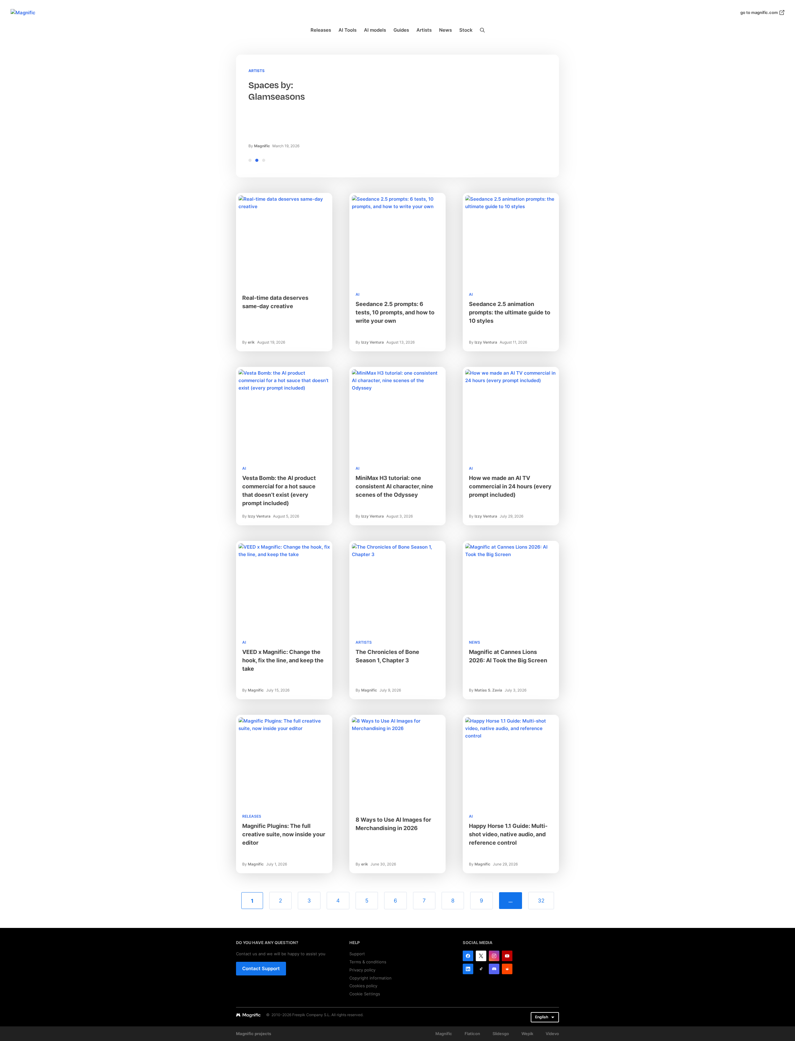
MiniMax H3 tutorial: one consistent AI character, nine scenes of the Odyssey (394, 486)
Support (357, 953)
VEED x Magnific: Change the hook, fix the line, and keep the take (283, 660)
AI (357, 294)
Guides (401, 30)
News (445, 30)
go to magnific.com (759, 12)
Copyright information (370, 977)
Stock (466, 30)
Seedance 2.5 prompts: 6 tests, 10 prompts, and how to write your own (395, 312)
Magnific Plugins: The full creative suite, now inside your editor (283, 834)
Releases (321, 30)
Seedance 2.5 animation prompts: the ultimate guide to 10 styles (509, 312)
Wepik (527, 1033)
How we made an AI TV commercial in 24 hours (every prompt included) (510, 486)
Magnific (262, 146)
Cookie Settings (364, 993)
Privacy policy (362, 969)
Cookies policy (363, 985)
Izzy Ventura (372, 342)
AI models (375, 30)
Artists (424, 30)
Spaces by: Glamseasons (276, 91)
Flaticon (472, 1033)
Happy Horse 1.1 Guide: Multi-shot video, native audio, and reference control (508, 834)
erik (251, 342)
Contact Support (261, 968)
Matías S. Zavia (488, 690)
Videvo (552, 1033)
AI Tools (347, 30)
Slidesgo (501, 1033)
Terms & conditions (367, 961)
